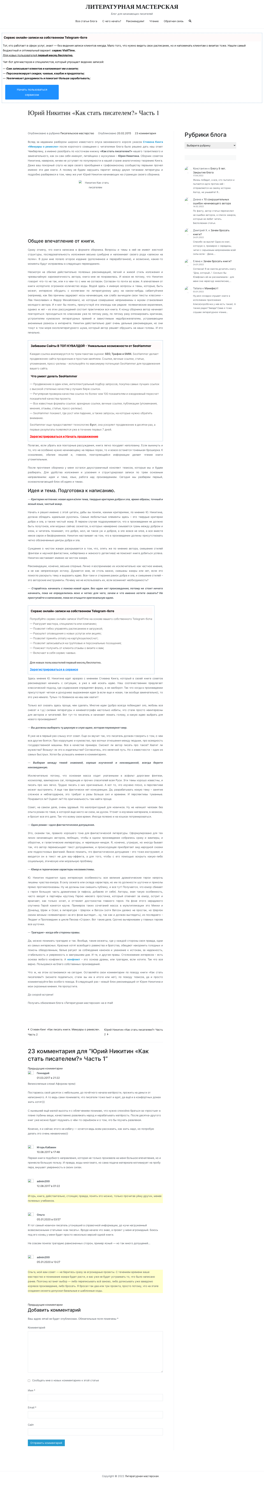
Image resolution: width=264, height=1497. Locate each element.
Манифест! (211, 288)
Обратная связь (174, 21)
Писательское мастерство (77, 133)
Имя (31, 1390)
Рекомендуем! (135, 21)
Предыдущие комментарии (45, 1068)
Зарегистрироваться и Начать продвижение (64, 436)
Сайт (31, 1424)
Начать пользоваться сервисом (32, 92)
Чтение (154, 21)
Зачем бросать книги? (217, 261)
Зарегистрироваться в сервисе (54, 669)
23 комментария (145, 133)
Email (32, 1407)
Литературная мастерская (132, 7)
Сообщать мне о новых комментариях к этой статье (65, 1380)
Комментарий (36, 1327)
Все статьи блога (86, 21)
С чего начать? (111, 21)
